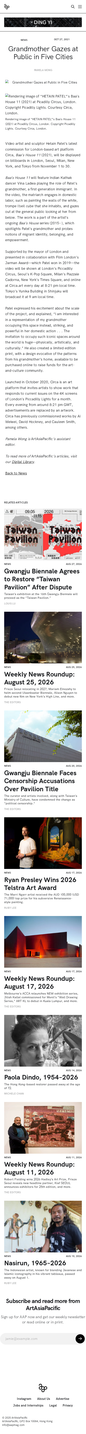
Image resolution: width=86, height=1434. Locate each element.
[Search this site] (73, 6)
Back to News (16, 473)
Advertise (62, 1399)
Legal (53, 1405)
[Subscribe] (80, 1338)
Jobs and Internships (28, 1405)
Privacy (68, 1405)
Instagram (24, 1399)
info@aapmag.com (13, 1425)
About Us (43, 1399)
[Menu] (80, 6)
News (24, 40)
